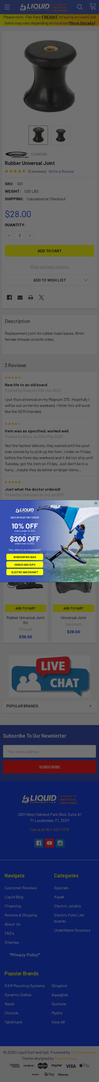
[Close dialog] (96, 503)
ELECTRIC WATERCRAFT (24, 571)
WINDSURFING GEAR (24, 556)
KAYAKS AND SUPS (24, 564)
